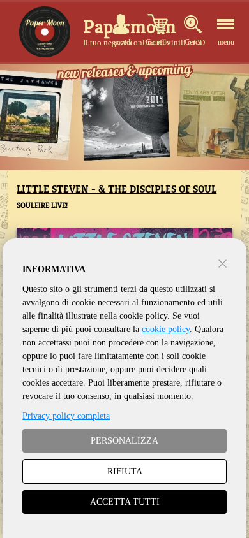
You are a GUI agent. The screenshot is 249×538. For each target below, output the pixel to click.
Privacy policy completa (66, 416)
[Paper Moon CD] (44, 31)
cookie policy (166, 329)
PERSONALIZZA (124, 441)
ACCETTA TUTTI (125, 502)
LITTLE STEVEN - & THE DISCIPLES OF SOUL (116, 189)
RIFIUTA (124, 471)
